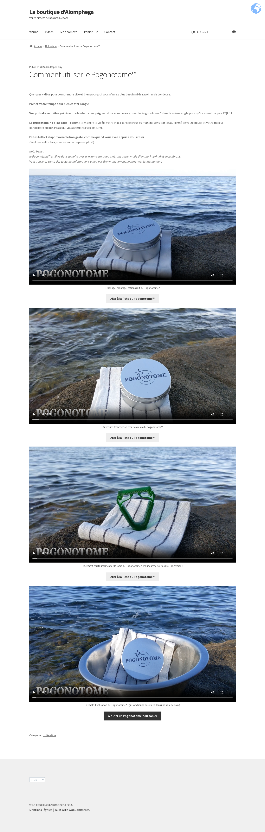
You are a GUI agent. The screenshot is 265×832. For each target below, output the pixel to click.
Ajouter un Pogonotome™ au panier (132, 716)
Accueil (38, 46)
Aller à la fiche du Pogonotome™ (132, 298)
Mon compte (68, 32)
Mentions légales (40, 810)
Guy (60, 67)
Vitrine (33, 32)
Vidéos (49, 32)
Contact (109, 32)
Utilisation (51, 46)
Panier (88, 32)
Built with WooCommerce (72, 810)
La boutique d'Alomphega (61, 12)
